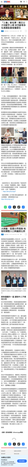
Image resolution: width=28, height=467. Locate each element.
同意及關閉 (21, 461)
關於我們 (3, 453)
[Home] (7, 1)
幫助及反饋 (16, 453)
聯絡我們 (3, 451)
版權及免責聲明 (17, 451)
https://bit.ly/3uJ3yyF (9, 191)
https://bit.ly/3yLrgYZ (7, 199)
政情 (2, 31)
